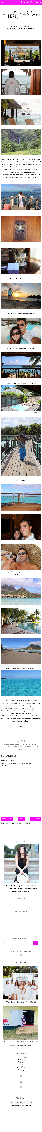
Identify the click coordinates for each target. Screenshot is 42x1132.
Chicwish (21, 1066)
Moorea (28, 746)
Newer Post (7, 819)
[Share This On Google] (25, 741)
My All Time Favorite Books (21, 1046)
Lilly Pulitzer (21, 1057)
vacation (21, 749)
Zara (21, 1064)
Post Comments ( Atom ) (20, 823)
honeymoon (17, 746)
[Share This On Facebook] (16, 741)
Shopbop (21, 1070)
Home (21, 819)
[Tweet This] (19, 741)
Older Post (35, 819)
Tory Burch (21, 1068)
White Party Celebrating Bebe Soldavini (21, 1002)
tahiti (35, 746)
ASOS (21, 1063)
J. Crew (21, 1061)
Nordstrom (21, 1059)
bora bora (15, 744)
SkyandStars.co (29, 1117)
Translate (28, 1105)
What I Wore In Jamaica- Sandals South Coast (21, 1041)
